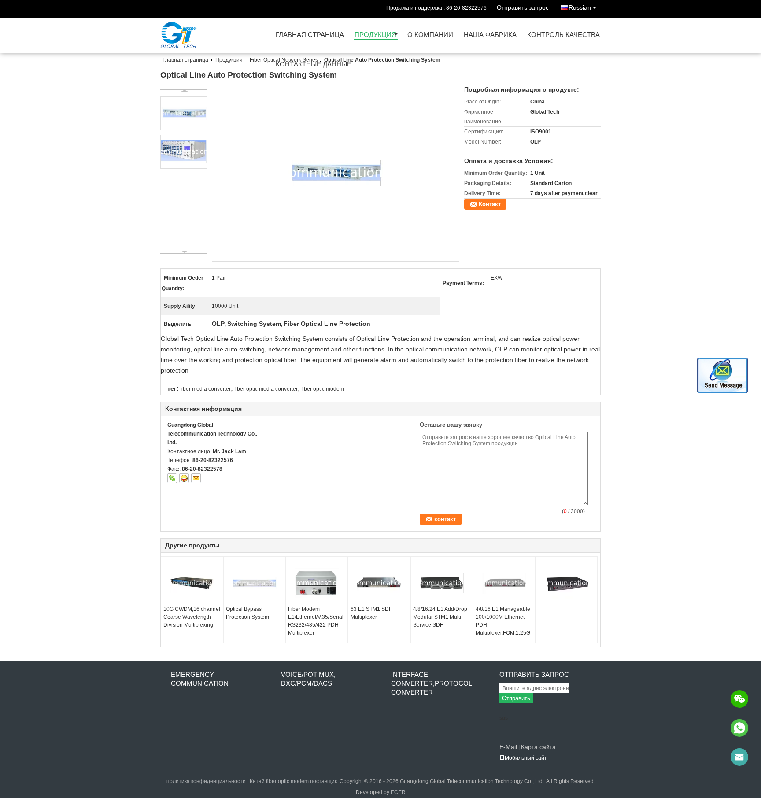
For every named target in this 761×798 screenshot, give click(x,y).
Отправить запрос (523, 7)
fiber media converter (205, 389)
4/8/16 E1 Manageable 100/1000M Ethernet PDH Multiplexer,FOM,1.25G (503, 621)
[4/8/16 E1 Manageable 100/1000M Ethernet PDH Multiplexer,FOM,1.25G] (504, 583)
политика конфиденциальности (206, 781)
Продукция (375, 35)
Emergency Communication (200, 679)
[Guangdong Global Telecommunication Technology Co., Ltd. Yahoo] (184, 478)
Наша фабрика (490, 35)
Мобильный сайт (526, 758)
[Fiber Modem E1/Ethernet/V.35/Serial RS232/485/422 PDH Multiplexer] (316, 583)
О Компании (430, 35)
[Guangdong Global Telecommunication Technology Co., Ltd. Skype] (172, 478)
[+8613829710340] (739, 728)
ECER (398, 792)
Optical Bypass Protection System (247, 613)
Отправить (516, 698)
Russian (580, 7)
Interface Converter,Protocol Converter (431, 683)
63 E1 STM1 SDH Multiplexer (372, 613)
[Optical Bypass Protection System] (254, 583)
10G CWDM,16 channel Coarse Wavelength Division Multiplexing (191, 617)
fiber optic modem (322, 389)
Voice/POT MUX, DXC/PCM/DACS (308, 679)
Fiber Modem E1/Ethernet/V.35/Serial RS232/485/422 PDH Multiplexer (316, 621)
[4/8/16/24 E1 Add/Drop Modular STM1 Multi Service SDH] (442, 583)
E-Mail (508, 746)
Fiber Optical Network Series (284, 60)
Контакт (490, 204)
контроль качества (563, 35)
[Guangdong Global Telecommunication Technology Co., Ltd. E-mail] (196, 478)
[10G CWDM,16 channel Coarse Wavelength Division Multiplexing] (192, 583)
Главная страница (310, 35)
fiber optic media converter (266, 389)
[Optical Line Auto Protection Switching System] (336, 173)
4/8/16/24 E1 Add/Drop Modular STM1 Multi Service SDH (440, 617)
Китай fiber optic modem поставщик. (295, 781)
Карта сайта (538, 746)
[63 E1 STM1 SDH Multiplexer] (379, 583)
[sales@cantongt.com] (739, 757)
